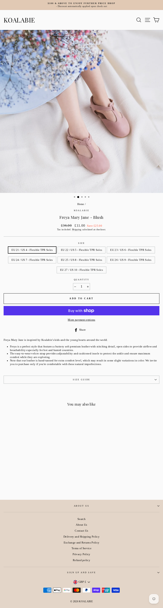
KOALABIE (19, 20)
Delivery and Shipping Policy (81, 536)
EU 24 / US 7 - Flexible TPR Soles (32, 259)
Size (81, 243)
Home (80, 204)
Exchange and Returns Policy (82, 542)
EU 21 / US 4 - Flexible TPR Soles (32, 250)
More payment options (81, 319)
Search (81, 519)
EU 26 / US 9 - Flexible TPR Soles (131, 259)
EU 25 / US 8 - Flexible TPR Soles (81, 259)
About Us (81, 506)
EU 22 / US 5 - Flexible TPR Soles (81, 250)
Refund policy (81, 560)
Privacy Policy (81, 554)
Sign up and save (81, 572)
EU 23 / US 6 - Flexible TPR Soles (131, 250)
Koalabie (81, 210)
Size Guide (81, 379)
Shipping (77, 229)
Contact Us (81, 530)
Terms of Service (81, 548)
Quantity (81, 279)
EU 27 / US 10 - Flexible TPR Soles (81, 269)
